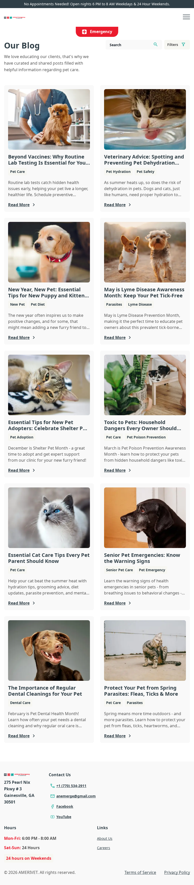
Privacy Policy (177, 872)
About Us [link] (104, 838)
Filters (172, 44)
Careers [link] (103, 847)
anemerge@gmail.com (76, 796)
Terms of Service (140, 872)
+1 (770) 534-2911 (71, 785)
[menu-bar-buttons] (186, 18)
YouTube (63, 816)
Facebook (64, 806)
